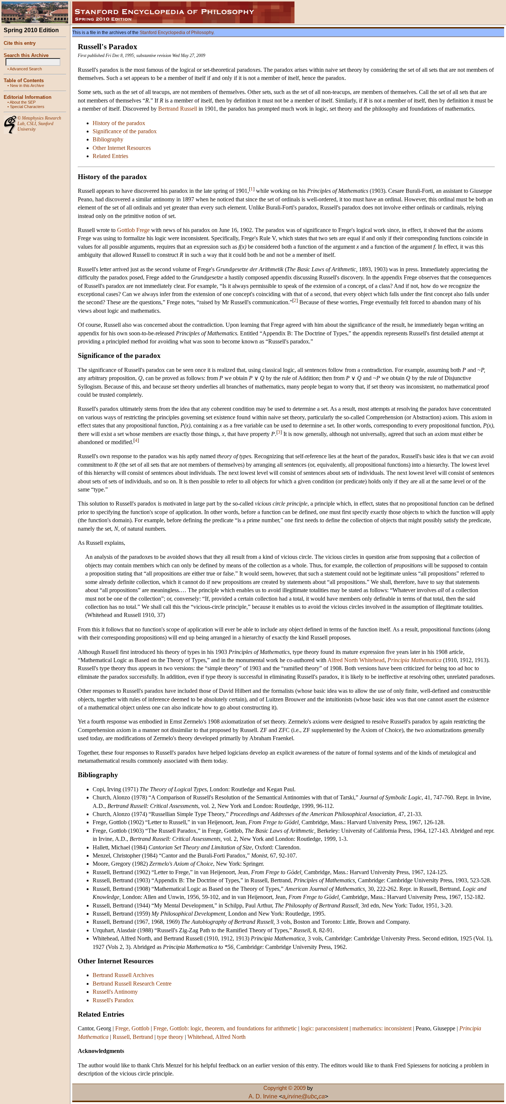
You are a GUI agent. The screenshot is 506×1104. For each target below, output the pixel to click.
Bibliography (108, 139)
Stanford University (35, 126)
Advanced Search (26, 69)
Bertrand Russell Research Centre (132, 983)
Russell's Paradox (113, 1000)
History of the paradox (119, 123)
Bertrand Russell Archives (123, 975)
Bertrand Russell (177, 108)
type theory (170, 1037)
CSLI (31, 123)
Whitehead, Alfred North (216, 1037)
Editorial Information (27, 97)
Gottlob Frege (133, 230)
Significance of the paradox (125, 131)
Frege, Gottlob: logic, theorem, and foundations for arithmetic (225, 1028)
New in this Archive (27, 85)
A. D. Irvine (263, 1096)
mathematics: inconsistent (382, 1028)
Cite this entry (20, 43)
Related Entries (110, 156)
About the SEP (23, 102)
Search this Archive (26, 55)
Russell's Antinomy (115, 992)
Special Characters (27, 106)
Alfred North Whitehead (356, 660)
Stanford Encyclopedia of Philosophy (176, 32)
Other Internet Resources (122, 148)
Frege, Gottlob (132, 1028)
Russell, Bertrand (133, 1037)
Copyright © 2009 (284, 1088)
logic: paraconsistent (324, 1028)
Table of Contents (24, 80)
